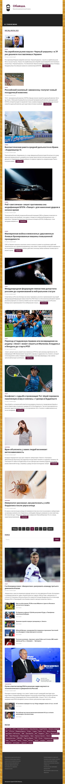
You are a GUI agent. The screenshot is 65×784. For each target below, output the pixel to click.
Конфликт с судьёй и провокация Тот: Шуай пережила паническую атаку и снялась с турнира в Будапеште (32, 397)
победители (9, 742)
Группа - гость (41, 731)
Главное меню (11, 24)
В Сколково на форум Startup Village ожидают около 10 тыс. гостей (37, 703)
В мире (29, 731)
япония (30, 742)
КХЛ (36, 733)
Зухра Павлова (29, 733)
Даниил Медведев (51, 731)
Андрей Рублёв (43, 729)
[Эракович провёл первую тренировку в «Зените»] (10, 627)
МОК (7, 735)
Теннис (19, 740)
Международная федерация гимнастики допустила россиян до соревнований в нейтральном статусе (31, 290)
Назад (15, 529)
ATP (7, 729)
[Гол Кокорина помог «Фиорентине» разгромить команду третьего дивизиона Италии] (32, 582)
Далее (50, 529)
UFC (10, 729)
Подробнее (46, 65)
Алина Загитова (34, 729)
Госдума (34, 731)
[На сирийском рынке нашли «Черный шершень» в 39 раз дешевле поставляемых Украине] (32, 42)
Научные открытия (40, 735)
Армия (6, 144)
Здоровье (7, 447)
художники (24, 742)
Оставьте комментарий (10, 57)
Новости (48, 735)
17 (36, 529)
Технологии (8, 684)
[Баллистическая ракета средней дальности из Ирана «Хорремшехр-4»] (32, 127)
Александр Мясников (22, 729)
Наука (6, 49)
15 (28, 529)
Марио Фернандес (14, 735)
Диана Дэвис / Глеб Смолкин (13, 733)
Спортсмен (13, 740)
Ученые (25, 740)
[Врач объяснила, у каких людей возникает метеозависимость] (32, 432)
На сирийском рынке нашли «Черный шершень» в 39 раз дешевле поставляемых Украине (31, 53)
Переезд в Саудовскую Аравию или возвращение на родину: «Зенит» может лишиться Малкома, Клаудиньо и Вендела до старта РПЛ (32, 344)
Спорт (6, 286)
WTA (14, 729)
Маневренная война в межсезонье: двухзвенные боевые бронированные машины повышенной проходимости (29, 236)
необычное (50, 740)
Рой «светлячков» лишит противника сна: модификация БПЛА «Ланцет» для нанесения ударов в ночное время (32, 207)
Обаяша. (19, 6)
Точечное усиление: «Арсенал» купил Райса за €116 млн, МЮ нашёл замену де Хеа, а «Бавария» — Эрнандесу (37, 640)
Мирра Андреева (24, 735)
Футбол (37, 740)
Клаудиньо (41, 733)
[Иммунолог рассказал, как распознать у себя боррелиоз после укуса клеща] (32, 485)
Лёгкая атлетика (55, 733)
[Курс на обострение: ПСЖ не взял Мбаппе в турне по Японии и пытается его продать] (10, 609)
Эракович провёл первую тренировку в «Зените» (31, 621)
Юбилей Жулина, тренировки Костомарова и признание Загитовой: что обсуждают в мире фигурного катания (37, 631)
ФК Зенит (30, 740)
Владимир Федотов (21, 731)
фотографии (16, 742)
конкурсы (42, 740)
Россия (40, 738)
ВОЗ (7, 731)
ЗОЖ (23, 733)
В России (11, 731)
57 (45, 529)
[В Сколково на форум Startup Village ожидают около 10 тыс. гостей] (10, 709)
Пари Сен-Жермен (28, 738)
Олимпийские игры (10, 738)
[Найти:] (32, 539)
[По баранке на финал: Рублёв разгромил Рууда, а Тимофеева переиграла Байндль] (10, 618)
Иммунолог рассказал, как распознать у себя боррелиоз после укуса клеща (27, 504)
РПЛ (36, 738)
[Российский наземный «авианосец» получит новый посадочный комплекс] (32, 80)
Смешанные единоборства (51, 738)
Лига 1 (47, 733)
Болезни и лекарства (54, 729)
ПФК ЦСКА (19, 738)
